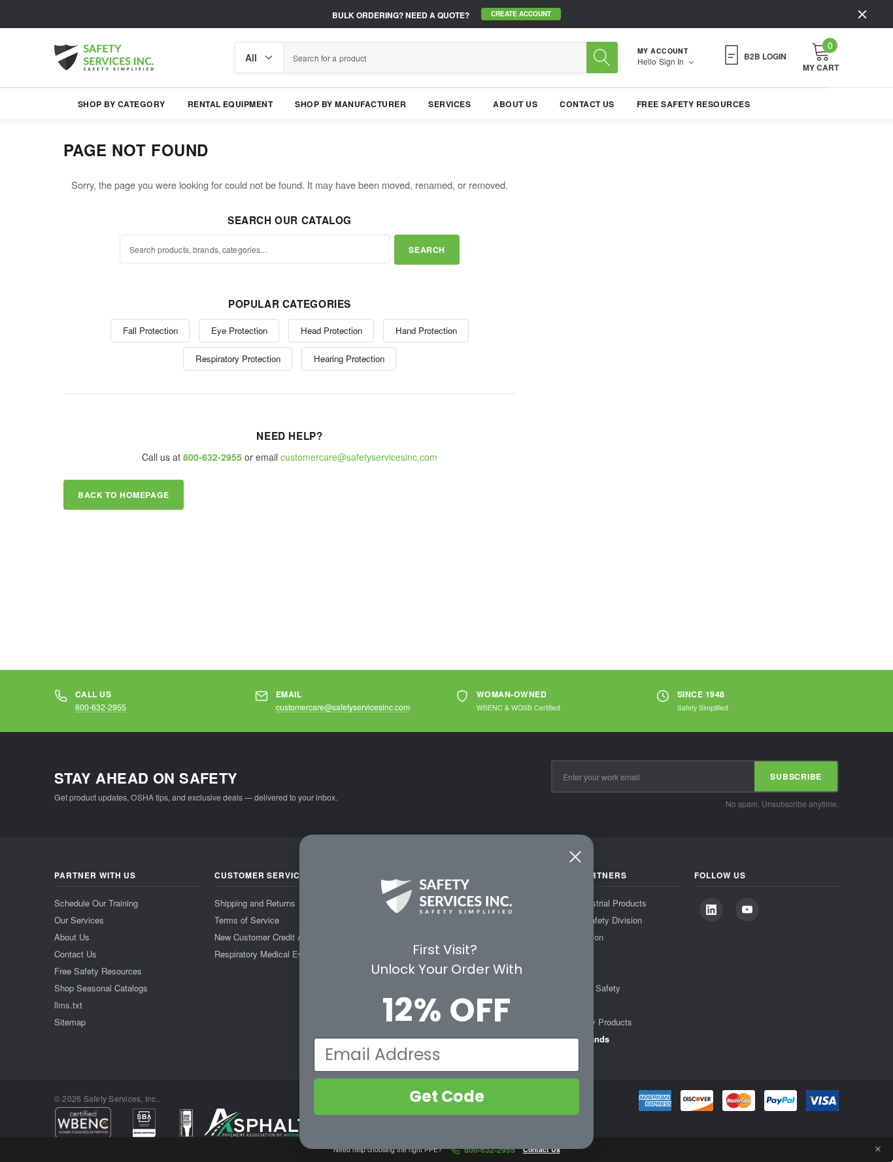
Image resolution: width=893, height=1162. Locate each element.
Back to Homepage (123, 495)
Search (427, 250)
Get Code (446, 1096)
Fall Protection (150, 330)
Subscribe (796, 776)
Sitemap (70, 1022)
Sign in (672, 61)
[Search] (602, 57)
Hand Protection (426, 330)
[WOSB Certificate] (144, 1122)
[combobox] (435, 57)
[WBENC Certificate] (83, 1122)
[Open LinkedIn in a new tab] (711, 909)
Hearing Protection (349, 358)
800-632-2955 (100, 706)
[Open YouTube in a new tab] (747, 909)
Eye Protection (239, 330)
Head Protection (331, 330)
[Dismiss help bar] (878, 1149)
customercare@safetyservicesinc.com (358, 456)
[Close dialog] (575, 856)
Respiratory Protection (237, 358)
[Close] (862, 14)
